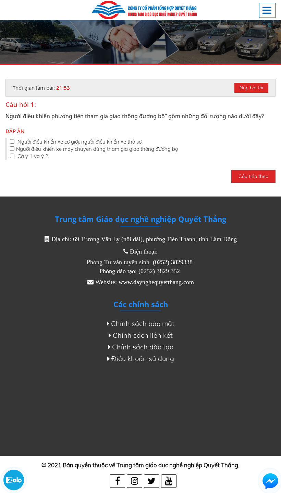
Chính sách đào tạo (142, 347)
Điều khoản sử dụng (142, 358)
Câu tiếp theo (253, 176)
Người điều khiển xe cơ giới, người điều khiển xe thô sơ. (79, 141)
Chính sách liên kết (143, 335)
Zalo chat (13, 480)
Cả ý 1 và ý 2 (32, 156)
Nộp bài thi (251, 88)
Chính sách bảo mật (142, 323)
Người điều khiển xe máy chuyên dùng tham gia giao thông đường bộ (97, 149)
